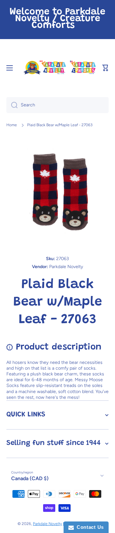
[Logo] (59, 68)
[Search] (12, 105)
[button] (105, 68)
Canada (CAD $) (30, 478)
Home (11, 125)
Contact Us (89, 527)
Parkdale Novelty (47, 523)
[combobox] (57, 105)
